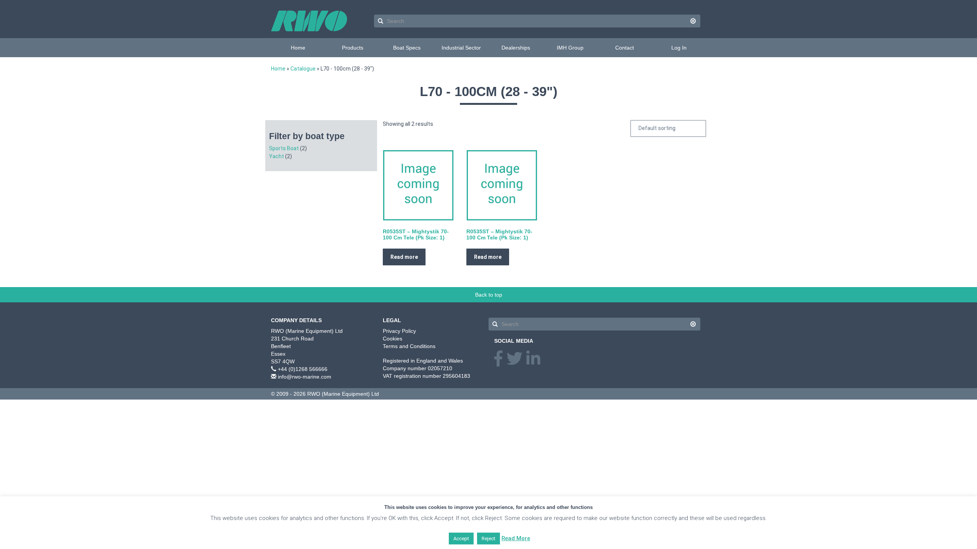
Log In (679, 48)
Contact (624, 48)
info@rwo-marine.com (304, 377)
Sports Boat (284, 148)
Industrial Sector (461, 48)
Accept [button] (461, 538)
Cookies (392, 339)
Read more (404, 257)
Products (352, 48)
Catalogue (303, 69)
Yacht (276, 156)
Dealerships (515, 48)
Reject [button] (488, 538)
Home (298, 48)
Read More (515, 538)
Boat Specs (407, 48)
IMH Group (570, 48)
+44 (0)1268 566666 (302, 369)
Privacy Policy (399, 331)
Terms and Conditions (409, 346)
